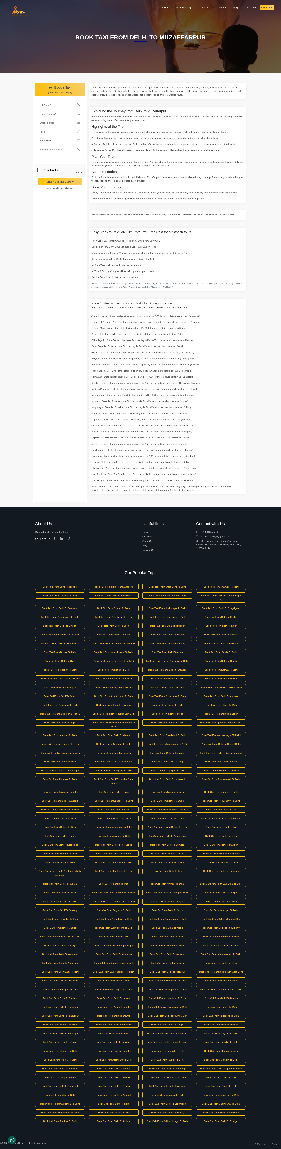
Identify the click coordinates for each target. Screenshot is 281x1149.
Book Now (266, 7)
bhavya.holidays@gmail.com (215, 536)
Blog (144, 545)
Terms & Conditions (257, 1144)
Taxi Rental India (37, 1143)
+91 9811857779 (209, 532)
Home (145, 532)
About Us (147, 541)
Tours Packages (184, 7)
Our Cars (205, 7)
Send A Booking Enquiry (60, 181)
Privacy (275, 1144)
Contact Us (148, 550)
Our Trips (147, 536)
